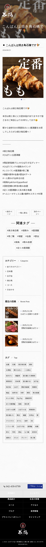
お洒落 (8, 370)
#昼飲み (25, 230)
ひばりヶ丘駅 (10, 409)
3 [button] (24, 99)
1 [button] (21, 99)
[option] (23, 77)
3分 (32, 421)
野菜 (28, 393)
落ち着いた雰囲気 (29, 376)
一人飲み (28, 370)
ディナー (24, 438)
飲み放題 (36, 393)
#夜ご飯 (10, 236)
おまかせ (10, 289)
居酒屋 (30, 426)
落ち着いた (10, 415)
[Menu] (41, 11)
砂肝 (22, 393)
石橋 (13, 364)
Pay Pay (19, 398)
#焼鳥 (17, 242)
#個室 (20, 236)
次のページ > (37, 212)
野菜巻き (9, 381)
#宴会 (36, 236)
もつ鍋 (27, 432)
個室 (24, 415)
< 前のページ (8, 212)
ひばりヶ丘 (22, 409)
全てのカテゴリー (14, 266)
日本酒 (9, 271)
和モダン (9, 376)
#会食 (28, 236)
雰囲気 (34, 387)
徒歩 (26, 421)
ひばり (16, 387)
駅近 (18, 415)
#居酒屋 (35, 230)
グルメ (16, 438)
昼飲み (8, 438)
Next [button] (40, 78)
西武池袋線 (25, 387)
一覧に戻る (23, 212)
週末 (30, 364)
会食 (7, 364)
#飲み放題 (27, 242)
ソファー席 (10, 426)
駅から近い (17, 370)
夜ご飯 (33, 438)
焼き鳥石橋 (22, 364)
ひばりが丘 (21, 426)
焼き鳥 (9, 280)
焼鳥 (19, 404)
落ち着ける (27, 381)
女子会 (9, 276)
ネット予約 (10, 398)
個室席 (17, 376)
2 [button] (23, 99)
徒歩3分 (15, 393)
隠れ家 (27, 404)
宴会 (19, 432)
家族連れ (32, 409)
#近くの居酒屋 (23, 247)
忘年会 (31, 415)
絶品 (7, 393)
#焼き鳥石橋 (13, 230)
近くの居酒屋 (10, 404)
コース (9, 285)
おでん (19, 421)
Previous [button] (5, 78)
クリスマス (10, 421)
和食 (36, 426)
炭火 (7, 432)
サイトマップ (34, 517)
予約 (13, 432)
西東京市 (28, 398)
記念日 (34, 432)
